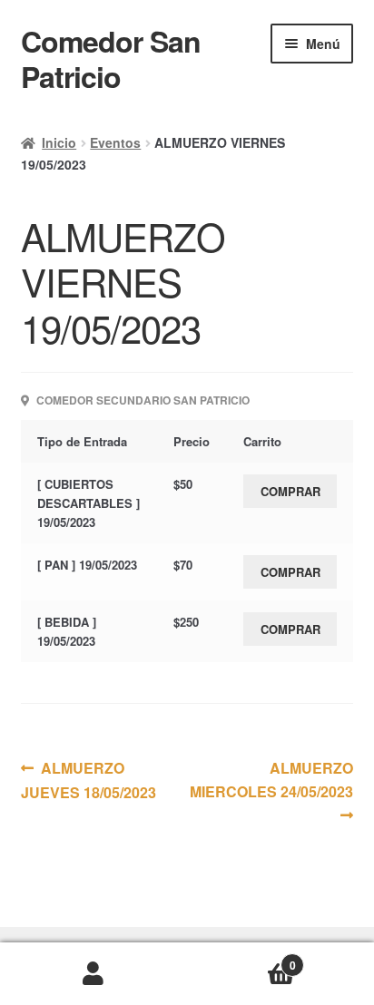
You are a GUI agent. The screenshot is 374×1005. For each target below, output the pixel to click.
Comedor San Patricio (111, 58)
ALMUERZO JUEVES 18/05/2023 (88, 779)
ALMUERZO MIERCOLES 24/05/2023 (271, 779)
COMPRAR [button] (290, 491)
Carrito (241, 958)
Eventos (115, 142)
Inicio (59, 142)
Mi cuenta (93, 974)
